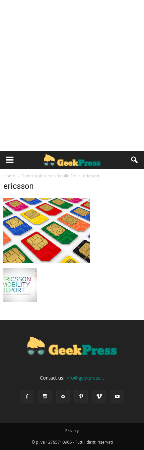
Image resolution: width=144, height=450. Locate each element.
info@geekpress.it (85, 378)
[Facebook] (26, 396)
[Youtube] (117, 396)
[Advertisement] (72, 75)
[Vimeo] (99, 396)
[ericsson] (46, 261)
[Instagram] (45, 396)
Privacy (72, 431)
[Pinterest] (81, 396)
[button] (134, 160)
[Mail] (63, 396)
